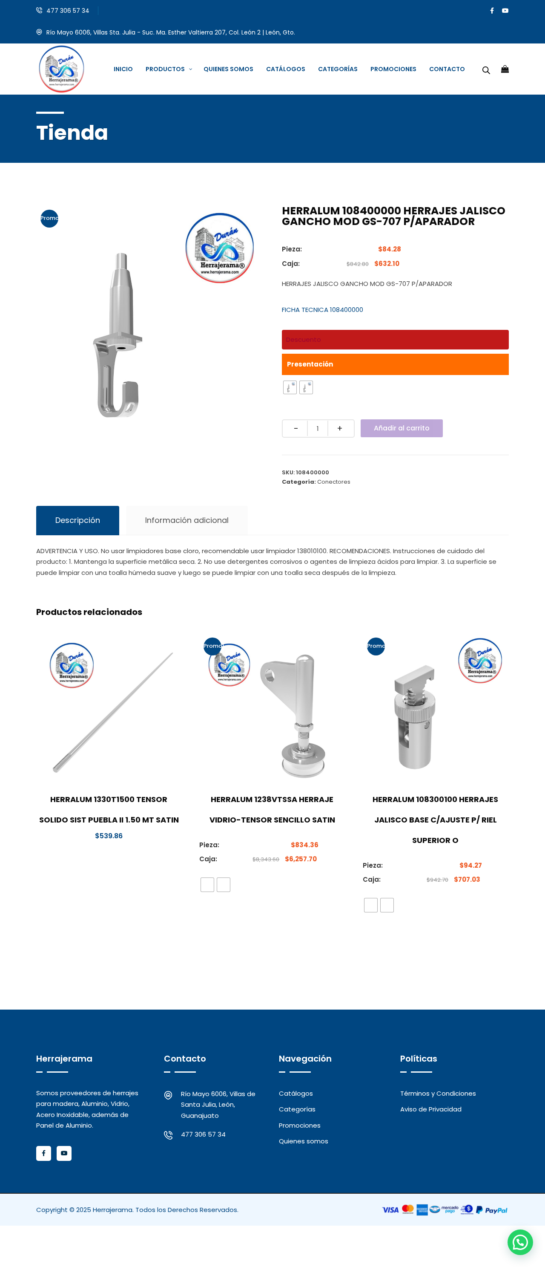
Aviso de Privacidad (431, 1109)
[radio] (290, 387)
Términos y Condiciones (438, 1093)
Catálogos (296, 1093)
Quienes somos (303, 1141)
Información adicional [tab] (187, 520)
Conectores (333, 482)
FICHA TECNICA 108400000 (322, 309)
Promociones (300, 1125)
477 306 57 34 (67, 10)
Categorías (297, 1109)
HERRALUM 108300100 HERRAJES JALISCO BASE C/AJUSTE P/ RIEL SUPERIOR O (435, 820)
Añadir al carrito (402, 428)
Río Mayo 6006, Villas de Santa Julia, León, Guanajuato (218, 1104)
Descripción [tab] (77, 520)
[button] (520, 1242)
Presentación (310, 364)
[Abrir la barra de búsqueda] (486, 69)
